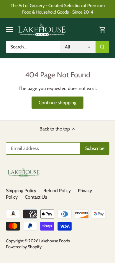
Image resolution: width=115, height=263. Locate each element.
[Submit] (102, 47)
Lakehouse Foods (54, 241)
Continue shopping (57, 102)
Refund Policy (57, 190)
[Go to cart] (102, 29)
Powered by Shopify (24, 246)
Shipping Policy (21, 190)
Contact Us (36, 197)
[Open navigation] (9, 29)
